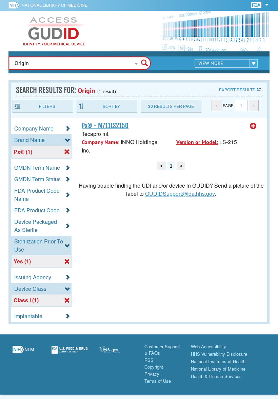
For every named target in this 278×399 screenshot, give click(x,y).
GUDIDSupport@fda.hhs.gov (180, 193)
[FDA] (256, 4)
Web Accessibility (208, 346)
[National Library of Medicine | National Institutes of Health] (23, 353)
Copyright (153, 366)
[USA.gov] (116, 353)
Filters (47, 106)
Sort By (111, 106)
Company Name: (100, 142)
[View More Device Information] (253, 126)
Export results (237, 89)
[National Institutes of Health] (15, 5)
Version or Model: (197, 142)
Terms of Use (157, 381)
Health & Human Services (216, 376)
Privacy (151, 374)
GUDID (54, 31)
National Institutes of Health (218, 361)
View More (210, 63)
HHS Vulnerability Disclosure (219, 354)
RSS (149, 360)
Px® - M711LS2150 (105, 126)
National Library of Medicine (54, 5)
